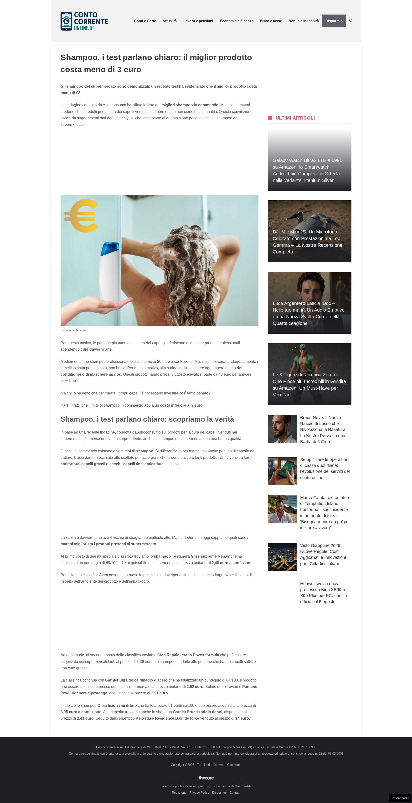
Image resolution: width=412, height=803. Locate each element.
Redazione (179, 792)
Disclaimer (219, 792)
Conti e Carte (145, 21)
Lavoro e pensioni (198, 21)
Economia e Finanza (236, 21)
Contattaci (234, 765)
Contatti (235, 792)
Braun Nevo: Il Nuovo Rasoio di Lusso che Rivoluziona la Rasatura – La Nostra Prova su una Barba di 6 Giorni (324, 429)
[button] (351, 21)
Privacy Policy (199, 792)
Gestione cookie (400, 798)
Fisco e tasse (271, 21)
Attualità (170, 21)
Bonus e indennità (303, 21)
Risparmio (334, 21)
